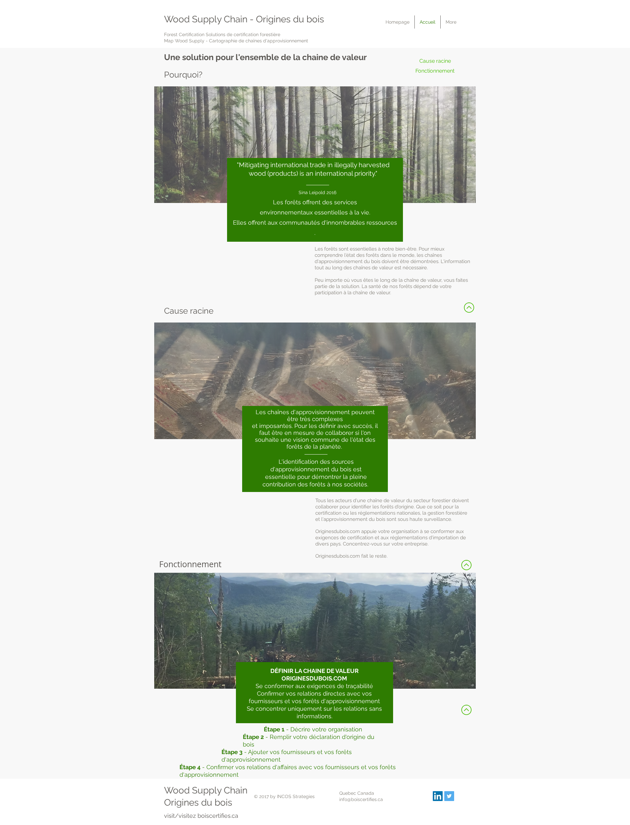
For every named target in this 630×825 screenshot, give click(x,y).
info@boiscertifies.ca (361, 799)
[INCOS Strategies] (438, 796)
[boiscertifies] (449, 796)
